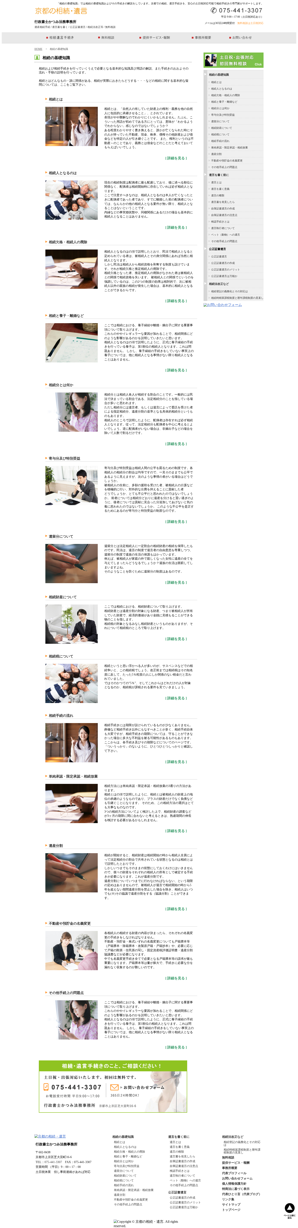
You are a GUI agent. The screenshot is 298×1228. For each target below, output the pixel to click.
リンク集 (228, 1199)
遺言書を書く (60, 27)
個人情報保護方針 (234, 1183)
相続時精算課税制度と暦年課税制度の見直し (237, 297)
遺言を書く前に (219, 175)
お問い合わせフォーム (237, 1178)
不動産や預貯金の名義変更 (70, 923)
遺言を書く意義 (220, 188)
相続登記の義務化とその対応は (229, 291)
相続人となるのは (63, 173)
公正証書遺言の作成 (223, 263)
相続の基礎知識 (219, 74)
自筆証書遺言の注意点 (224, 215)
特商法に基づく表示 (236, 1189)
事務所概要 (229, 1168)
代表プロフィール (234, 1173)
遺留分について (61, 536)
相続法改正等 (95, 27)
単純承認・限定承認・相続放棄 (73, 776)
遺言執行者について (223, 228)
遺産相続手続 (42, 27)
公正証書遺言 (78, 27)
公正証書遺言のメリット (225, 269)
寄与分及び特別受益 (64, 458)
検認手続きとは (220, 221)
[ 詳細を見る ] (176, 158)
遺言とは (216, 182)
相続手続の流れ (61, 715)
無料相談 (110, 27)
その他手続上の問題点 (66, 993)
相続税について (61, 656)
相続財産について (63, 597)
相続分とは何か (61, 385)
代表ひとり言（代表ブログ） (242, 1194)
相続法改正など (219, 283)
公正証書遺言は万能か (224, 276)
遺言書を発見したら (223, 202)
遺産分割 (56, 846)
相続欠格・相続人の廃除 (68, 242)
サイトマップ (231, 1204)
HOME (38, 49)
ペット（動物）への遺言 (225, 234)
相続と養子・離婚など (66, 316)
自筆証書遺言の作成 (223, 208)
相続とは (56, 99)
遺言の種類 (217, 195)
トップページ (231, 1209)
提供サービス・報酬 (236, 1162)
